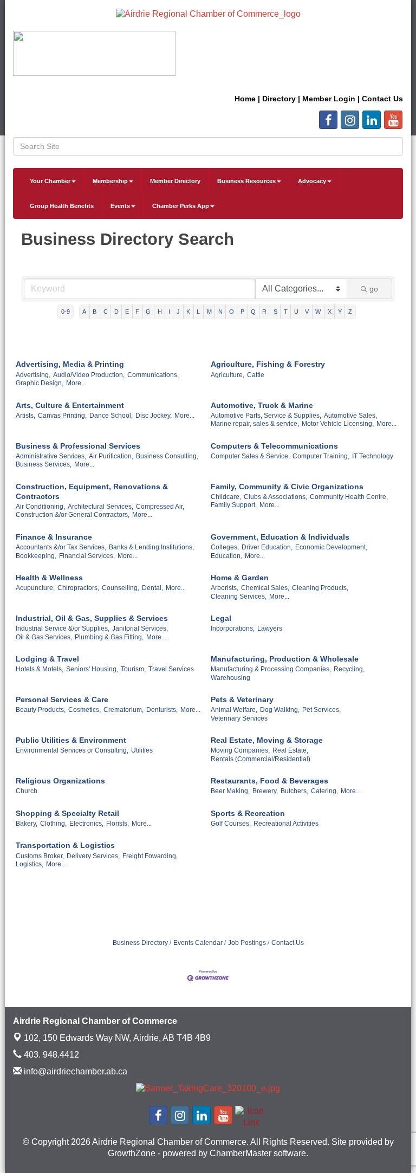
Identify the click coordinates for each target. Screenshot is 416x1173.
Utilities (142, 750)
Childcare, (226, 497)
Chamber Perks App (180, 206)
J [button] (178, 311)
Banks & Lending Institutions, (151, 547)
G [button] (148, 311)
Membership (110, 181)
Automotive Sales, (350, 415)
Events (120, 206)
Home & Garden (240, 577)
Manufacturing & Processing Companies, (271, 669)
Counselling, (120, 588)
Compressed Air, (160, 506)
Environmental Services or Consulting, (72, 750)
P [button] (242, 311)
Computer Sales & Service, (250, 456)
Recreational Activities (285, 823)
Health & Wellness (49, 577)
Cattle (255, 375)
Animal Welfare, (234, 710)
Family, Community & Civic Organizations (287, 486)
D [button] (116, 311)
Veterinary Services (239, 718)
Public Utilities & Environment (71, 740)
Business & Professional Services (78, 446)
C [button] (105, 311)
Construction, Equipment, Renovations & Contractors (92, 491)
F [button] (137, 311)
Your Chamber (50, 181)
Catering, (324, 791)
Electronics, (86, 823)
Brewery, (265, 791)
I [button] (169, 311)
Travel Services (171, 669)
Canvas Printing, (62, 415)
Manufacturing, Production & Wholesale (285, 658)
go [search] (373, 288)
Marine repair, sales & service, (255, 423)
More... (76, 383)
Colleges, (225, 547)
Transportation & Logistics (65, 845)
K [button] (188, 311)
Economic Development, (331, 547)
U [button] (296, 311)
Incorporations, (233, 628)
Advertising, (33, 375)
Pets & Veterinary (242, 699)
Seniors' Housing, (92, 669)
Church (26, 791)
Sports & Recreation (248, 813)
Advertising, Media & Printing (70, 364)
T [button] (286, 311)
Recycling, (349, 669)
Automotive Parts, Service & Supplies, (266, 415)
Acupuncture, (35, 588)
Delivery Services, (93, 856)
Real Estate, (290, 750)
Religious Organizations (60, 780)
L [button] (198, 311)
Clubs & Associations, (275, 497)
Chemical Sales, (265, 588)
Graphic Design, (39, 383)
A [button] (84, 311)
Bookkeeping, (36, 556)
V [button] (307, 311)
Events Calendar (198, 943)
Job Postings (247, 943)
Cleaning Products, (320, 588)
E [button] (127, 311)
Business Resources (246, 181)
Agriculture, (227, 375)
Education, (226, 556)
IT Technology (372, 456)
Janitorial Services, (140, 628)
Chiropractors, (78, 588)
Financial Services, (87, 556)
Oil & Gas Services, (44, 637)
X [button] (330, 311)
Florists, (117, 823)
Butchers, (294, 791)
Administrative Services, (51, 456)
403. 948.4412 (50, 1054)
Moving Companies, (240, 750)
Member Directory (175, 181)
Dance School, (111, 415)
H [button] (160, 311)
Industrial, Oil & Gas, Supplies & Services (92, 618)
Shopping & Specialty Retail (67, 813)
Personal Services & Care (62, 699)
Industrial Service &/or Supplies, (62, 628)
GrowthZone (131, 1153)
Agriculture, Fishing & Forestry (268, 364)
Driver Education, (267, 547)
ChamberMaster (240, 1153)
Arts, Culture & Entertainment (70, 405)
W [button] (318, 311)
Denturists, (162, 710)
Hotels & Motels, (39, 669)
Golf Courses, (231, 823)
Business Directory (140, 943)
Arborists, (224, 588)
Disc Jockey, (153, 415)
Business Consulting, (167, 456)
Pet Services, (321, 710)
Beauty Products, (41, 710)
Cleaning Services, (238, 596)
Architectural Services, (100, 506)
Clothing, (53, 823)
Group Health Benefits (62, 206)
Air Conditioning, (40, 506)
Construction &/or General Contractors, (72, 515)
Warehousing (230, 678)
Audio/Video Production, (89, 375)
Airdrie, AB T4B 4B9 (117, 1037)
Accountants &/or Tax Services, (61, 547)
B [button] (94, 311)
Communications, (153, 375)
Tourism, (133, 669)
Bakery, (26, 823)
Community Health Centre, (349, 497)
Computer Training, (320, 456)
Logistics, (29, 864)
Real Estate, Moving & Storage (267, 740)
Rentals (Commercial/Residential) (260, 759)
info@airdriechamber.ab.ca (74, 1071)
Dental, (152, 588)
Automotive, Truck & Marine (262, 405)
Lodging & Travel (47, 658)
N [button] (220, 311)
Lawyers (269, 628)
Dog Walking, (280, 710)
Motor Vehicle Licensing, (338, 423)
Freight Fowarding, (150, 856)
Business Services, (44, 464)
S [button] (275, 311)
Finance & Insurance (54, 537)
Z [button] (350, 311)
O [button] (231, 311)
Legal (221, 618)
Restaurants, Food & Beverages (269, 780)
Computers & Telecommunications (274, 446)
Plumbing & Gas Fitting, (109, 637)
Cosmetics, (84, 710)
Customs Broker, (40, 856)
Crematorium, (123, 710)
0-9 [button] (65, 311)
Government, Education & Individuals (280, 537)
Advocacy (312, 181)
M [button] (209, 311)
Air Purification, (111, 456)
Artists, (25, 415)
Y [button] (340, 311)
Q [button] (253, 311)
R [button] (264, 311)
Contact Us (287, 943)
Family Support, (234, 505)
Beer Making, (230, 791)
